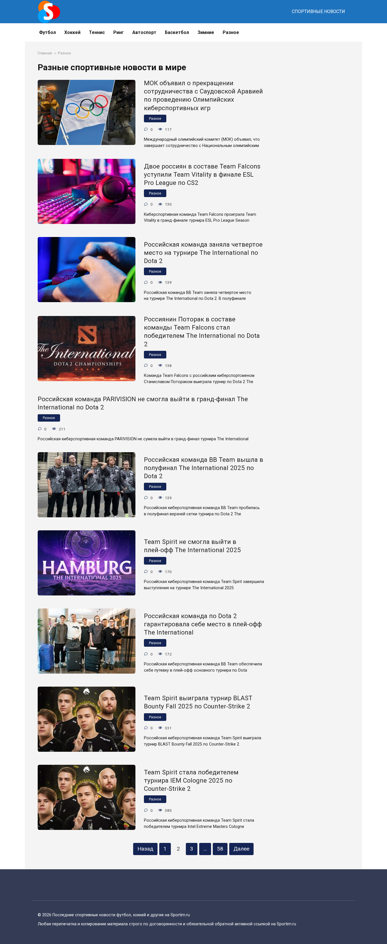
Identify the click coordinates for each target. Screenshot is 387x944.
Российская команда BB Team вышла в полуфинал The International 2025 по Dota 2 (203, 468)
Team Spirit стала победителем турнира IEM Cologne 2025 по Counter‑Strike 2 (191, 780)
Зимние (205, 32)
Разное (231, 32)
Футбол (47, 32)
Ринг (118, 32)
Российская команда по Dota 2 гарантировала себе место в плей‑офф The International (203, 624)
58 (220, 848)
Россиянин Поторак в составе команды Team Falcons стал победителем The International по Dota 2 (202, 331)
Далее (241, 848)
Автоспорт (144, 32)
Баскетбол (177, 32)
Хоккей (72, 32)
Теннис (97, 32)
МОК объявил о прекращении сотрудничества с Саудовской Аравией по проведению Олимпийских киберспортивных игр (203, 95)
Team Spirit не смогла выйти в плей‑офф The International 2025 (192, 546)
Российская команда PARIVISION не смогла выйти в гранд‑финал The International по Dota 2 (143, 403)
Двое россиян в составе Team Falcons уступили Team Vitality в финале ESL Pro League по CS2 (202, 174)
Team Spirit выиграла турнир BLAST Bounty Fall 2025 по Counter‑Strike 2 (198, 702)
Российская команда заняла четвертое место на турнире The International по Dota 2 (203, 252)
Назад (145, 848)
